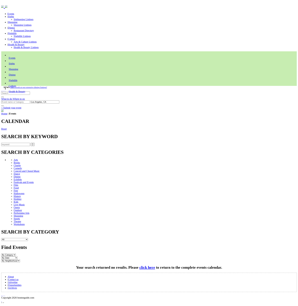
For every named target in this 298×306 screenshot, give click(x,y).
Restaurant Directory (24, 30)
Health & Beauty (16, 44)
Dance (17, 174)
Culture (11, 39)
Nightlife (12, 33)
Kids (16, 202)
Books (17, 162)
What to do (7, 99)
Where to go (19, 99)
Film (16, 185)
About (11, 276)
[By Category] (8, 254)
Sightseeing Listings (23, 19)
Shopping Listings (23, 25)
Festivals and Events (24, 182)
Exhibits (18, 179)
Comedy (18, 168)
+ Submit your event (11, 107)
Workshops (19, 224)
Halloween (19, 193)
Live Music (19, 204)
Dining (11, 27)
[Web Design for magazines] (1, 300)
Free (16, 190)
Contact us (13, 279)
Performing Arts (21, 213)
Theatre (17, 221)
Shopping (12, 22)
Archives (12, 288)
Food (16, 188)
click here (147, 267)
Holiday (18, 199)
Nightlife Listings (22, 36)
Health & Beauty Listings (26, 47)
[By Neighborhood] (10, 260)
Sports (17, 218)
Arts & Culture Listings (25, 41)
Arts (16, 160)
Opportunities (14, 285)
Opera (17, 207)
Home (4, 113)
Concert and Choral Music (27, 171)
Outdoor (18, 210)
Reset (4, 129)
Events (10, 13)
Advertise (13, 282)
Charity (17, 165)
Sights (11, 16)
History (17, 196)
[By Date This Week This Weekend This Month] (9, 257)
